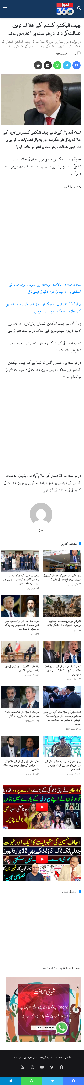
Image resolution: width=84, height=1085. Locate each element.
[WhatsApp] (57, 65)
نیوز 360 (17, 1057)
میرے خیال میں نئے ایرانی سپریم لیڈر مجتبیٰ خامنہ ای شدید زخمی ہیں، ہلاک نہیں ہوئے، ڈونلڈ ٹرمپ (22, 625)
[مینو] (5, 10)
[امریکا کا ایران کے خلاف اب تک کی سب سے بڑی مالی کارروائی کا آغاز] (20, 697)
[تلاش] (79, 10)
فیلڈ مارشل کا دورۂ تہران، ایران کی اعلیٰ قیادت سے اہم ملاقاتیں (22, 668)
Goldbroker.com (72, 968)
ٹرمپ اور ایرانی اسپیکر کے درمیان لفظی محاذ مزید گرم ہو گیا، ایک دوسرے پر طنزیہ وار (62, 670)
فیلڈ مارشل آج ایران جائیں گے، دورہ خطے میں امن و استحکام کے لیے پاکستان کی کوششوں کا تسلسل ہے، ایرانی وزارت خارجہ (62, 718)
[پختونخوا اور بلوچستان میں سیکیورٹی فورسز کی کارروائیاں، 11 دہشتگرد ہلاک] (62, 606)
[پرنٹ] (38, 65)
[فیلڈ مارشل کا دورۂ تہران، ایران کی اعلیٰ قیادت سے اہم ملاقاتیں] (20, 652)
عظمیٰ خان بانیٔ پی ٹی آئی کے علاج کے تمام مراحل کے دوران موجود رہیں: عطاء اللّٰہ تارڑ (21, 765)
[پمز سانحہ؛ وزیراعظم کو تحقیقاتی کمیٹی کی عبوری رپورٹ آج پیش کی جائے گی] (62, 561)
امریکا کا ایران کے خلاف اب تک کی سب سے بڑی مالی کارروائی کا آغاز (22, 714)
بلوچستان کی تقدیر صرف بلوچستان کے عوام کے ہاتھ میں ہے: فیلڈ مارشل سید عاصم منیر (63, 765)
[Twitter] (67, 65)
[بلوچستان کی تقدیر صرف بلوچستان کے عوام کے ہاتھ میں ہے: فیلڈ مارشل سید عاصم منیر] (62, 746)
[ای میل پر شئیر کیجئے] (48, 65)
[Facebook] (76, 65)
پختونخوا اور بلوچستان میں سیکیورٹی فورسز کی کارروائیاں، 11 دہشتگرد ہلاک (64, 623)
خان (74, 54)
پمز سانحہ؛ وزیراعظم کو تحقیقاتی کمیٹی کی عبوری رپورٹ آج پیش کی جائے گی (62, 577)
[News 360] (65, 9)
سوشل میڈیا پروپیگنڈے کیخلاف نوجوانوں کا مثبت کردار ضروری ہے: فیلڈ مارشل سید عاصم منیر (20, 579)
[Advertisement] (42, 237)
